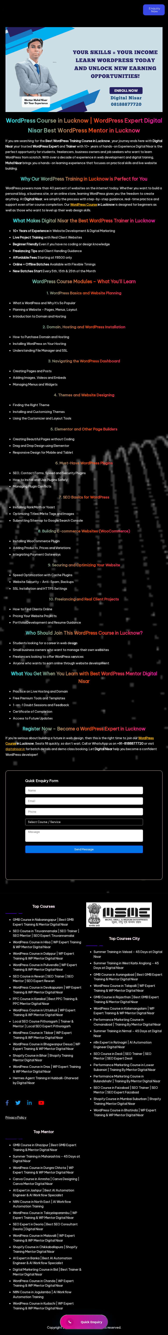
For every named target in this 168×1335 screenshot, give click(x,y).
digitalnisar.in (15, 749)
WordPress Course (83, 205)
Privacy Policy (15, 1117)
